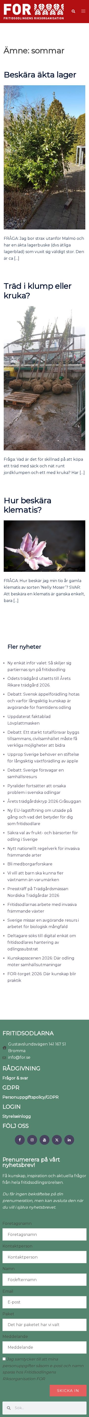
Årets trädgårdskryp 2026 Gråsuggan (44, 801)
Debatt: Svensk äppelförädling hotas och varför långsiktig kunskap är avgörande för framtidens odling (43, 701)
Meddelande (15, 1336)
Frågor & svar (15, 1078)
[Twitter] (57, 1140)
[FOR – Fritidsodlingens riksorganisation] (34, 11)
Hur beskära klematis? (27, 505)
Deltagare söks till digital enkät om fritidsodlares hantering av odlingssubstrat (41, 942)
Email (7, 1291)
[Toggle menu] (83, 11)
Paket (8, 1314)
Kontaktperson (17, 1246)
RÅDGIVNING (21, 1068)
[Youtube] (44, 1140)
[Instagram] (32, 1140)
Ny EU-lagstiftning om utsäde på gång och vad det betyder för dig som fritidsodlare (40, 817)
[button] (73, 12)
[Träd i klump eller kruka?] (44, 378)
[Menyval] (20, 1140)
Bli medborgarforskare (29, 864)
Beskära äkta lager (40, 74)
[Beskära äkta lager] (44, 157)
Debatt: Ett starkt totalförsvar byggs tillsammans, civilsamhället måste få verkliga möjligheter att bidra (43, 739)
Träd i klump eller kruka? (38, 290)
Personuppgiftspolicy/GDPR (30, 1097)
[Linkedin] (69, 1140)
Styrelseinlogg (16, 1116)
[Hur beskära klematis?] (44, 546)
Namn (8, 1268)
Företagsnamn (17, 1223)
